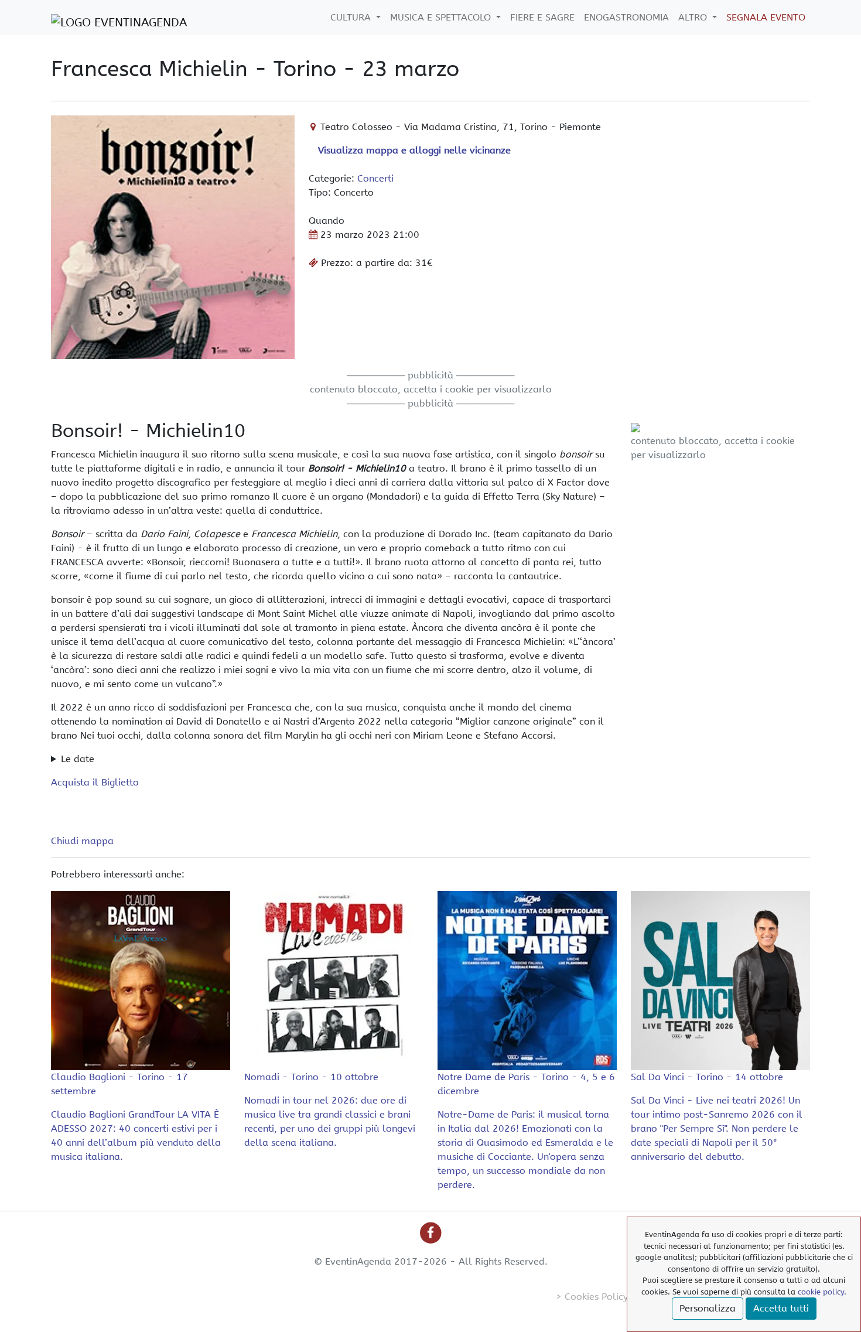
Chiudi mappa (82, 840)
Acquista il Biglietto (95, 782)
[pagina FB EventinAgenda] (430, 1232)
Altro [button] (694, 17)
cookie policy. (822, 1291)
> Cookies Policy (592, 1296)
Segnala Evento (765, 17)
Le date (77, 758)
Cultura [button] (352, 17)
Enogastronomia (626, 17)
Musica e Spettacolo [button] (442, 17)
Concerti (375, 178)
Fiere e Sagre (542, 17)
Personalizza (707, 1308)
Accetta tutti (781, 1308)
